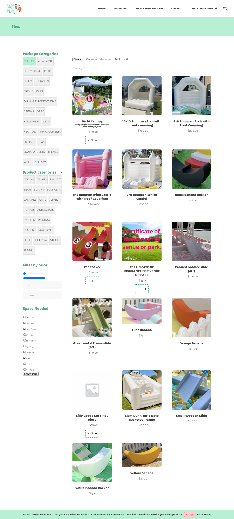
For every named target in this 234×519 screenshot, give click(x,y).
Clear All (78, 59)
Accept (190, 514)
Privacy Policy (204, 514)
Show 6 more (30, 374)
